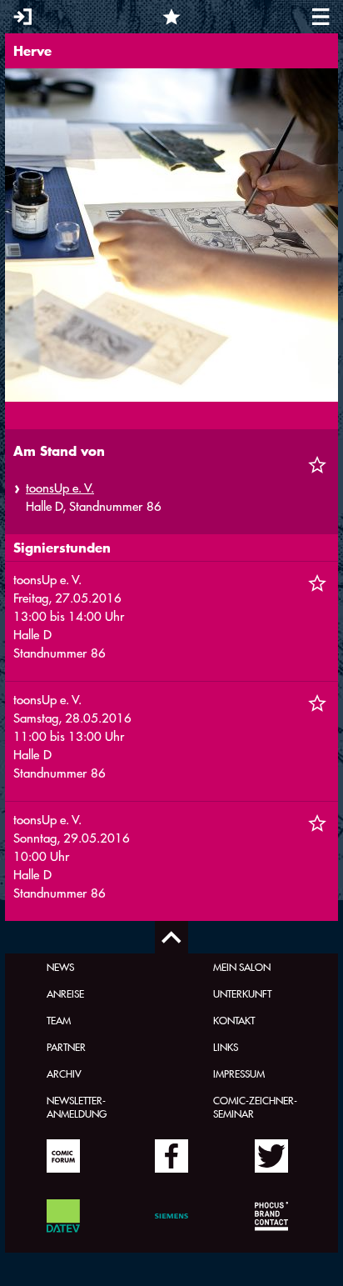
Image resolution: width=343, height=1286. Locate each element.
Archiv (64, 1073)
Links (225, 1046)
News (60, 966)
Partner (66, 1046)
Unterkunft (242, 993)
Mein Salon (242, 966)
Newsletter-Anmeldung (77, 1106)
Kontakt (234, 1020)
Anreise (65, 993)
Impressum (239, 1073)
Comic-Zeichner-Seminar (255, 1106)
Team (59, 1020)
